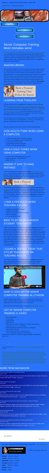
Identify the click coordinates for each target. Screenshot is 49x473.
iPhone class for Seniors (11, 356)
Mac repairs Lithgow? (37, 358)
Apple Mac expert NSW (7, 352)
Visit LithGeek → (8, 436)
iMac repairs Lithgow (24, 355)
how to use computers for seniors (28, 353)
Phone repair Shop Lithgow (32, 359)
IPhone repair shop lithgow (24, 356)
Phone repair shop (21, 359)
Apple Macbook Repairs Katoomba (20, 352)
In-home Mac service (34, 355)
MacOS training (13, 359)
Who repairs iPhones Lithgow (8, 364)
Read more (20, 377)
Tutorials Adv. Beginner (31, 347)
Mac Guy (17, 358)
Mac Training (22, 347)
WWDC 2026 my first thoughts (8, 381)
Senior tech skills (6, 362)
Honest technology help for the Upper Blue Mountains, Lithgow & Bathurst (19, 400)
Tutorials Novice (40, 347)
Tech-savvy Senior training (16, 362)
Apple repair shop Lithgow (35, 352)
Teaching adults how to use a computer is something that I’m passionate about (24, 52)
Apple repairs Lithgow (15, 353)
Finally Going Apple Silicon (6, 410)
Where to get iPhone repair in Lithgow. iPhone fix (34, 362)
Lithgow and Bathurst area (37, 306)
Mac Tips (17, 347)
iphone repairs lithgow (35, 356)
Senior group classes (39, 361)
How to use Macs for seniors (12, 355)
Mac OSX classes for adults (25, 358)
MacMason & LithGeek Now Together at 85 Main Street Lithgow (16, 420)
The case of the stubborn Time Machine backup (12, 372)
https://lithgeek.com (42, 444)
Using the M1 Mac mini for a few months (10, 391)
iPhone (23, 299)
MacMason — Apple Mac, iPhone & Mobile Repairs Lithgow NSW (18, 2)
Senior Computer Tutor (29, 361)
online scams (16, 326)
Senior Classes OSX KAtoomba (16, 361)
